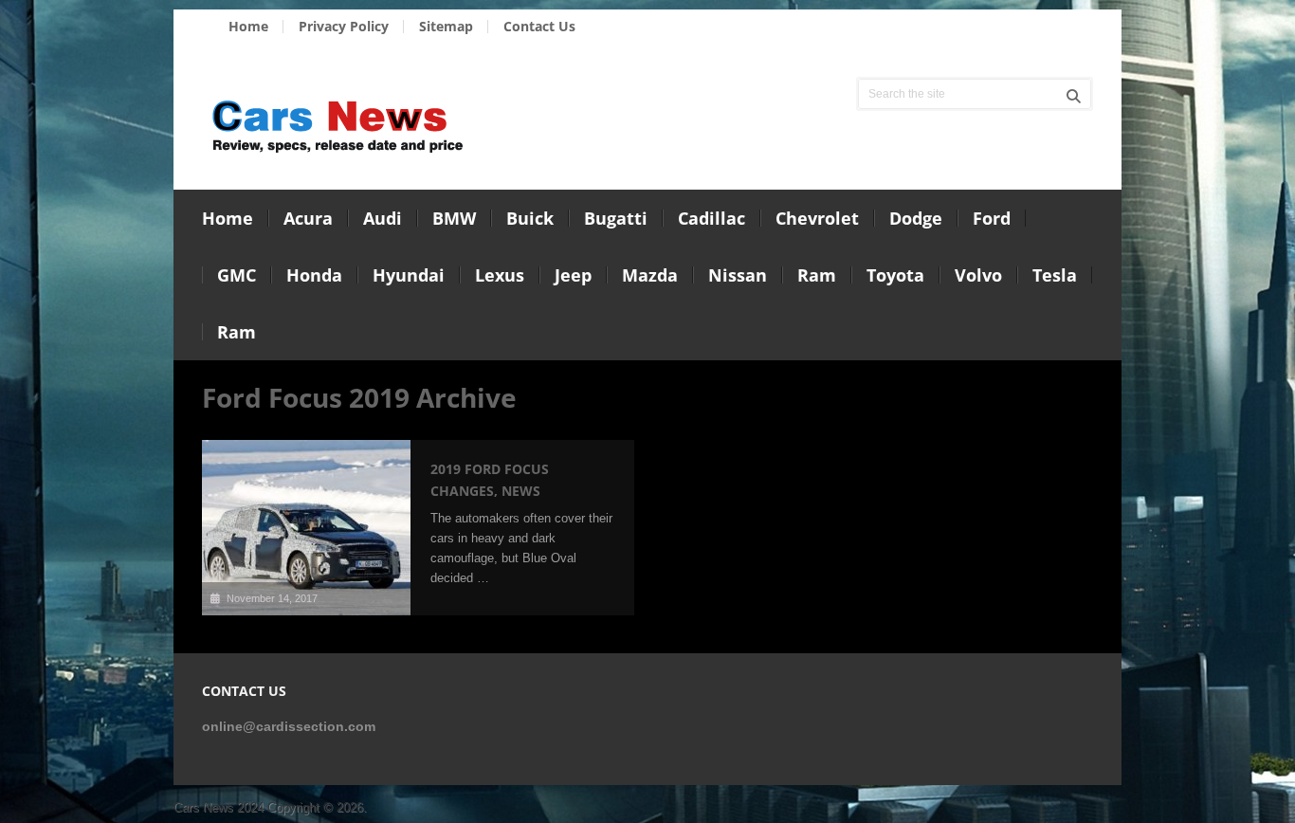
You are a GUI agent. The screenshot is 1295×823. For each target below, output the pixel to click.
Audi (382, 218)
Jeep (573, 274)
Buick (530, 218)
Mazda (650, 274)
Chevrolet (817, 218)
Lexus (499, 274)
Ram (816, 274)
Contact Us (539, 26)
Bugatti (616, 218)
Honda (314, 274)
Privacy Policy (344, 26)
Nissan (737, 274)
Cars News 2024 (218, 807)
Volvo (978, 274)
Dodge (915, 218)
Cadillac (711, 218)
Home (248, 26)
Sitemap (446, 26)
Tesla (1054, 274)
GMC (236, 274)
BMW (454, 218)
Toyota (895, 274)
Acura (308, 218)
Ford (992, 218)
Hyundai (409, 274)
